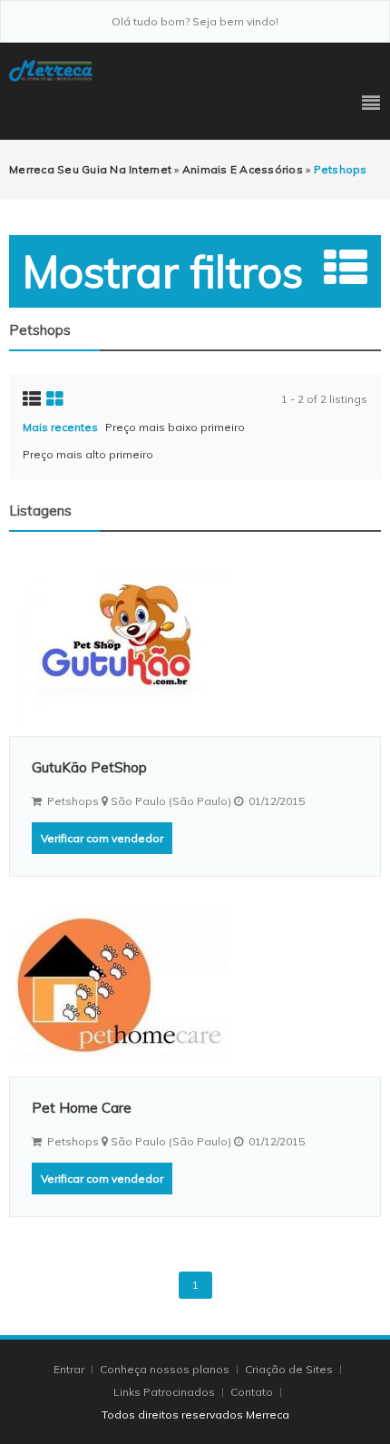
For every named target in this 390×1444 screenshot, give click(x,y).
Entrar (70, 1369)
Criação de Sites (289, 1369)
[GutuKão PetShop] (195, 645)
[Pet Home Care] (195, 985)
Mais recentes (60, 427)
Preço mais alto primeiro (88, 454)
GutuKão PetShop (89, 767)
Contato (253, 1392)
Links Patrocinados (164, 1392)
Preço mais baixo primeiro (175, 427)
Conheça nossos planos (164, 1369)
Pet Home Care (82, 1107)
